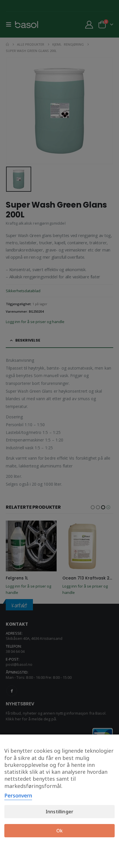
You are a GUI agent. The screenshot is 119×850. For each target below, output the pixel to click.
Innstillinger (59, 811)
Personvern (18, 795)
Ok (59, 830)
